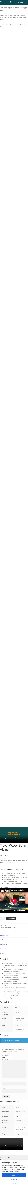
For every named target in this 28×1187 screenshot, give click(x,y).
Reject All (14, 1183)
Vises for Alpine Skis (11, 24)
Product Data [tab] (3, 940)
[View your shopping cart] (24, 2)
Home (2, 24)
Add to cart (11, 918)
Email (4, 1088)
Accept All (14, 1175)
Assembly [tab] (2, 953)
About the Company (5, 1160)
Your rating (5, 1055)
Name (4, 1081)
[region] (14, 1173)
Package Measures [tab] (5, 949)
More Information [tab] (4, 935)
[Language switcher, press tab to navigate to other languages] (13, 2)
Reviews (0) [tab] (3, 944)
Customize (14, 1179)
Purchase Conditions (6, 1158)
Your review (5, 1059)
